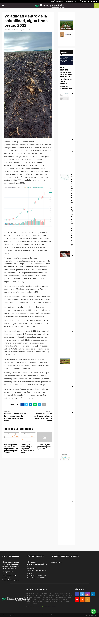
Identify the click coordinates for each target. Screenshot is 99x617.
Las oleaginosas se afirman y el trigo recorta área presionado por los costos (11, 449)
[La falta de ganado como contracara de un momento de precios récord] (65, 361)
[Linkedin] (93, 594)
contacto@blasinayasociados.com (45, 607)
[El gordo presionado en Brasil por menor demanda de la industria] (65, 457)
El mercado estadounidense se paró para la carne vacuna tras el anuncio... (72, 302)
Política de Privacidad (90, 615)
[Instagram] (87, 594)
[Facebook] (77, 594)
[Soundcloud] (82, 599)
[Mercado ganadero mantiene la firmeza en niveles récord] (65, 96)
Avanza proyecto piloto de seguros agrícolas (44, 447)
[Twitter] (82, 594)
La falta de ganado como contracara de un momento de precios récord (72, 404)
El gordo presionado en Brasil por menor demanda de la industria (72, 498)
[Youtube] (77, 599)
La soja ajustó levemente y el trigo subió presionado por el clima (27, 449)
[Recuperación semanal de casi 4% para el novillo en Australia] (64, 177)
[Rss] (87, 599)
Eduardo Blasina (13, 29)
